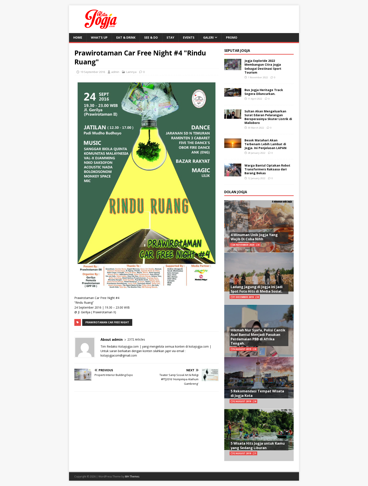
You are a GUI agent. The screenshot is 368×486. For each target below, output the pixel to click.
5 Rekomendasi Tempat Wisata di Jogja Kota (257, 393)
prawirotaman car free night (107, 322)
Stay (170, 37)
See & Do (151, 37)
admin (115, 72)
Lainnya (131, 72)
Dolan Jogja (235, 192)
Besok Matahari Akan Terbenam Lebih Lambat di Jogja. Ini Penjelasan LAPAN (265, 144)
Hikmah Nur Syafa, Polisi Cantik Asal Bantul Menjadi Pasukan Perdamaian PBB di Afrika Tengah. (258, 337)
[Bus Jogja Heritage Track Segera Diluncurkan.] (232, 94)
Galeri (208, 37)
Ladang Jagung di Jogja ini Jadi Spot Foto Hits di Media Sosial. (257, 289)
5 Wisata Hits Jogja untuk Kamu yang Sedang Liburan (258, 445)
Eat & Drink (125, 37)
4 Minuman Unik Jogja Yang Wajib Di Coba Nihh (254, 237)
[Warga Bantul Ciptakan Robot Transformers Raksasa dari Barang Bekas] (232, 174)
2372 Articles (136, 339)
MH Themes (132, 476)
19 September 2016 (92, 72)
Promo (231, 37)
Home (77, 37)
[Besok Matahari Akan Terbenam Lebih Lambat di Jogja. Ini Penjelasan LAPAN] (232, 145)
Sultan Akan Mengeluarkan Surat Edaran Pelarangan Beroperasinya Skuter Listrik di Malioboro (268, 117)
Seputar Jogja (237, 50)
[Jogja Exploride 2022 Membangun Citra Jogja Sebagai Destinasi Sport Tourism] (232, 68)
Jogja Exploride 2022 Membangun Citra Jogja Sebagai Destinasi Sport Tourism (262, 66)
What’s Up (99, 37)
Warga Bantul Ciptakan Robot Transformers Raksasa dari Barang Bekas (267, 169)
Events (188, 37)
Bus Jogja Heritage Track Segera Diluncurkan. (263, 92)
